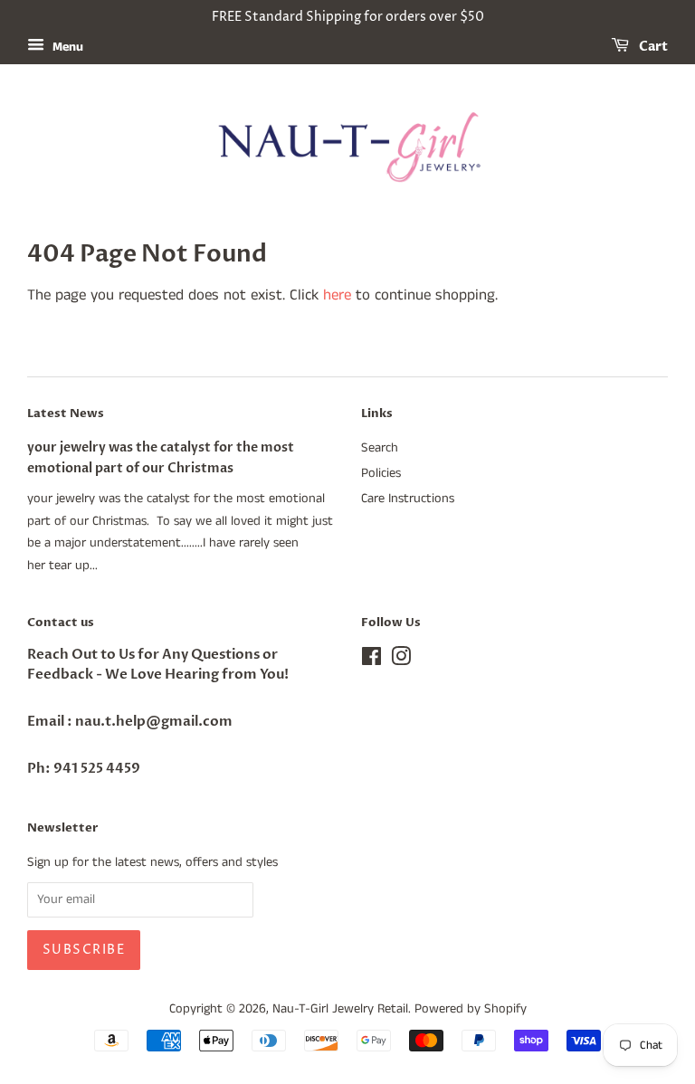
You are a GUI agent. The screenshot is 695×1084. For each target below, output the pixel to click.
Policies (381, 473)
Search (379, 448)
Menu (66, 47)
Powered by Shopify (470, 1009)
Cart (652, 46)
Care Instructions (407, 499)
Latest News (65, 413)
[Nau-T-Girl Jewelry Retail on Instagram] (401, 660)
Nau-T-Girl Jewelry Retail (340, 1009)
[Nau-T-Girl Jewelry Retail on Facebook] (371, 660)
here (337, 295)
